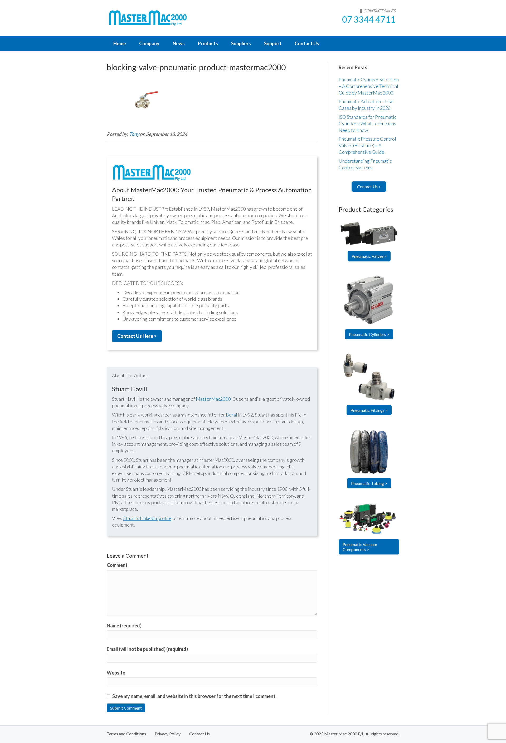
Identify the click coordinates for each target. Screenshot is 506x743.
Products (208, 43)
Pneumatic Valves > (369, 256)
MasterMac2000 (213, 399)
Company (149, 43)
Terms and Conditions (126, 733)
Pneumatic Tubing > (369, 483)
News (179, 43)
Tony (134, 134)
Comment (117, 565)
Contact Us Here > (137, 336)
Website (116, 673)
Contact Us (307, 43)
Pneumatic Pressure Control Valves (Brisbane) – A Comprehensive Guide (367, 145)
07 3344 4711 (368, 19)
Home (119, 43)
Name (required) (124, 625)
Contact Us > (369, 186)
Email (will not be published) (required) (147, 649)
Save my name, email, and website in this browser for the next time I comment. (194, 696)
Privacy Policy (168, 733)
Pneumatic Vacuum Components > (360, 547)
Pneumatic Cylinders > (369, 334)
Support (272, 43)
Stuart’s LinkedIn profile (147, 518)
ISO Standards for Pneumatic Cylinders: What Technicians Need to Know (367, 123)
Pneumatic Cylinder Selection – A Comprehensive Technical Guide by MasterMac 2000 (369, 86)
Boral (231, 415)
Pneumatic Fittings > (369, 410)
